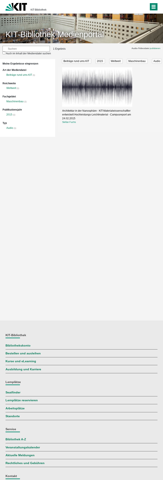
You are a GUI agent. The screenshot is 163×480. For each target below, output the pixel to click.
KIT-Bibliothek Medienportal (55, 34)
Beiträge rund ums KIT (19, 74)
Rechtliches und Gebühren (25, 463)
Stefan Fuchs (69, 122)
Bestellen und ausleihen (23, 353)
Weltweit (11, 88)
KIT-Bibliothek (38, 9)
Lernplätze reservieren (22, 400)
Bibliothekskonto (18, 345)
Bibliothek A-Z (16, 439)
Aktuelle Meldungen (20, 455)
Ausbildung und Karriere (23, 369)
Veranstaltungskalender (23, 447)
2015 (9, 114)
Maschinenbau (15, 101)
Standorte (13, 416)
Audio (9, 127)
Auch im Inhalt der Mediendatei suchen (28, 53)
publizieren (155, 48)
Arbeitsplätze (15, 408)
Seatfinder (13, 392)
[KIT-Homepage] (16, 6)
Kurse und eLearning (21, 361)
